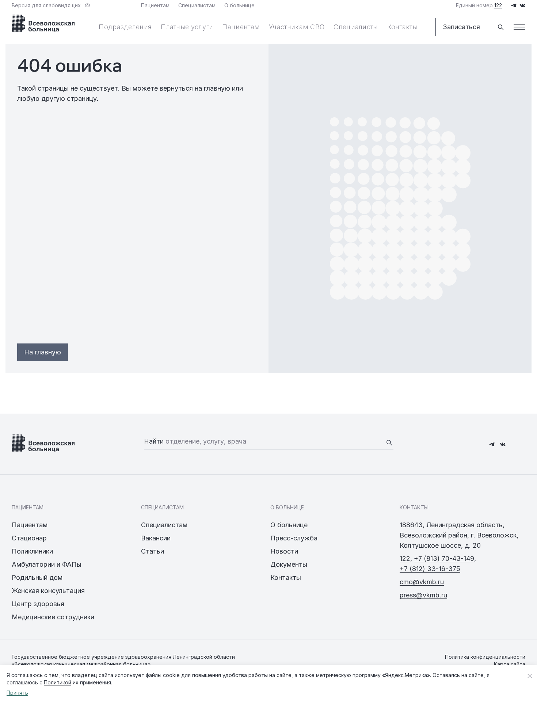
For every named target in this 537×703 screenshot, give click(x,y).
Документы (288, 564)
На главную (42, 352)
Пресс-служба (293, 538)
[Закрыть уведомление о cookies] (529, 676)
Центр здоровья (38, 604)
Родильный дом (37, 577)
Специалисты (356, 27)
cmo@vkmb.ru (422, 582)
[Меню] (519, 27)
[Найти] (389, 442)
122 (405, 558)
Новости (284, 551)
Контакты (402, 27)
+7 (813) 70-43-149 (444, 558)
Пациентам (241, 27)
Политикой (57, 682)
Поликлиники (32, 551)
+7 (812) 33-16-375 (430, 569)
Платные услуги (187, 27)
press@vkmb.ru (423, 595)
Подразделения (125, 27)
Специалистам (164, 525)
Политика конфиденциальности (485, 657)
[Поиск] (500, 27)
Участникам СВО (296, 27)
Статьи (152, 551)
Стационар (29, 538)
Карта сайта (509, 664)
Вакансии (156, 538)
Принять (17, 692)
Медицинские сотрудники (53, 617)
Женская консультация (48, 590)
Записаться (461, 27)
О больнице (289, 525)
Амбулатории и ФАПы (46, 564)
